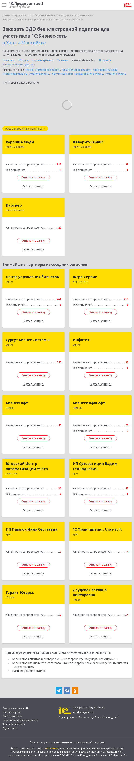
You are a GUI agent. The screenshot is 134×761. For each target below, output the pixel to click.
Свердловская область (88, 73)
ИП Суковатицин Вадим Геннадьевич (95, 466)
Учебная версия (11, 712)
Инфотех (81, 340)
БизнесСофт (17, 403)
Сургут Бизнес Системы (28, 340)
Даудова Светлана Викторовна (90, 592)
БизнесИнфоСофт (89, 403)
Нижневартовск (42, 60)
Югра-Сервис (85, 277)
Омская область (39, 73)
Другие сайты (9, 728)
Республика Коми (61, 73)
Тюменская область (47, 70)
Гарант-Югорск (20, 592)
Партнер (14, 205)
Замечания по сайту (13, 724)
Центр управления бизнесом (33, 277)
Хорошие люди (20, 142)
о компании (51, 748)
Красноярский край (105, 70)
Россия (29, 70)
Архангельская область (76, 70)
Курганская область (15, 73)
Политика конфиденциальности (20, 720)
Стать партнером (12, 716)
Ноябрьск (8, 60)
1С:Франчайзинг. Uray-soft (97, 529)
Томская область (115, 73)
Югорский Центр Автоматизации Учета (27, 466)
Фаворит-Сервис (88, 142)
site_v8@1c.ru (87, 712)
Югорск (23, 60)
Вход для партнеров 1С (15, 707)
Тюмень (62, 60)
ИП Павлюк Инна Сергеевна (31, 529)
